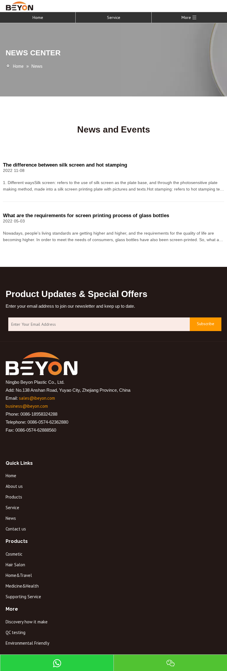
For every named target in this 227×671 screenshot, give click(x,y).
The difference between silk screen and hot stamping (65, 165)
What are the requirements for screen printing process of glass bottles (86, 215)
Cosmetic (14, 554)
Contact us (16, 529)
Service (113, 17)
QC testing (15, 632)
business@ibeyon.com (27, 406)
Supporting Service (23, 596)
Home (38, 17)
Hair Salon (15, 564)
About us (14, 486)
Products (14, 497)
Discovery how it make (27, 622)
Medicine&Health (22, 586)
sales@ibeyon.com (37, 398)
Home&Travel (19, 575)
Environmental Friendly (27, 643)
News (11, 518)
